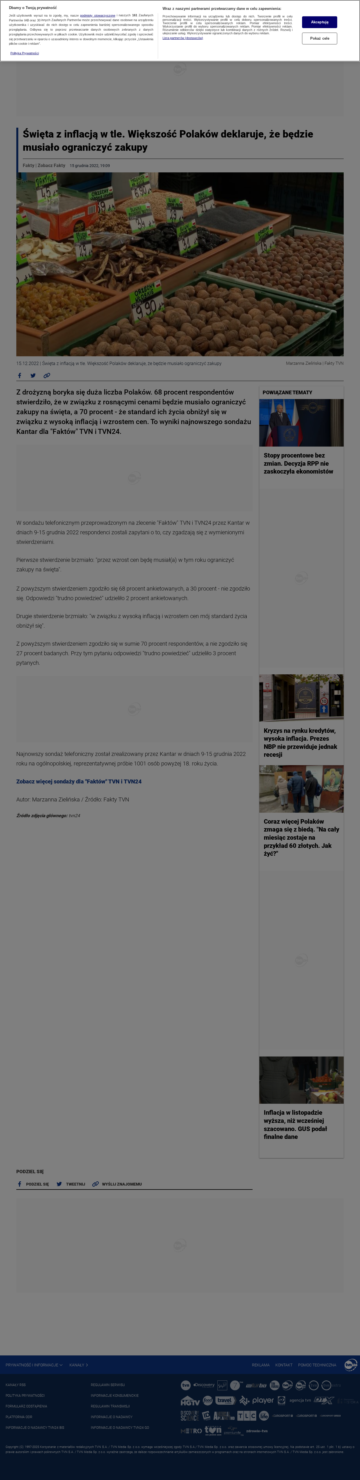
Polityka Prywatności (24, 53)
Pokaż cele (319, 38)
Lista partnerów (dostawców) (183, 38)
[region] (180, 31)
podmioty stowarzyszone (97, 15)
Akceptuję (319, 22)
